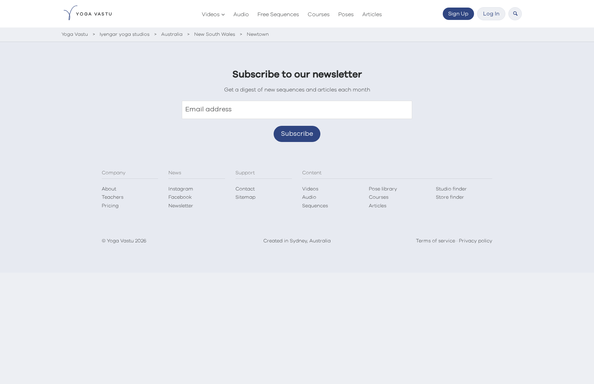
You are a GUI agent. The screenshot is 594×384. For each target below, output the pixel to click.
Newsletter (180, 206)
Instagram (180, 189)
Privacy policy (475, 241)
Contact (245, 189)
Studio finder (451, 189)
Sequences (315, 206)
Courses (319, 14)
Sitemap (245, 197)
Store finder (450, 197)
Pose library (383, 189)
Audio (241, 14)
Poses (346, 14)
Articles (372, 14)
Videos (211, 14)
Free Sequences (278, 14)
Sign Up (458, 14)
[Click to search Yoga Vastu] (515, 13)
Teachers (112, 197)
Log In (491, 14)
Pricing (110, 206)
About (109, 189)
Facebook (180, 197)
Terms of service (435, 241)
